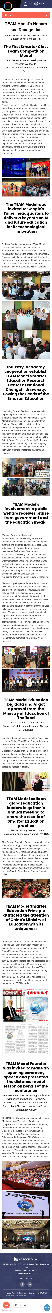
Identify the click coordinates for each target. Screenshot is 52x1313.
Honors (11, 15)
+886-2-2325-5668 (26, 1273)
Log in (25, 4)
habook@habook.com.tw (26, 1270)
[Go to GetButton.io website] (6, 1310)
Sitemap (22, 1293)
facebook (22, 1284)
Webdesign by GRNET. (37, 1296)
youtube (29, 1284)
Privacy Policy (10, 1293)
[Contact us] (47, 1307)
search (31, 3)
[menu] (48, 4)
